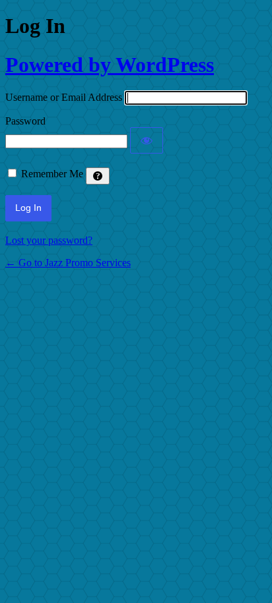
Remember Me (52, 173)
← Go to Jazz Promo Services (68, 262)
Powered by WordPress (109, 64)
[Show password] (146, 140)
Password (25, 121)
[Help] (98, 176)
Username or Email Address (63, 97)
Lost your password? (48, 240)
